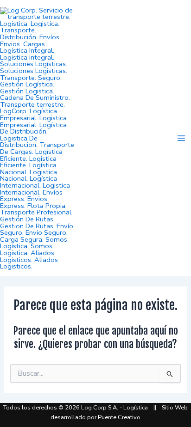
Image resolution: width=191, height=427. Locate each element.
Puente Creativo (119, 417)
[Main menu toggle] (181, 138)
